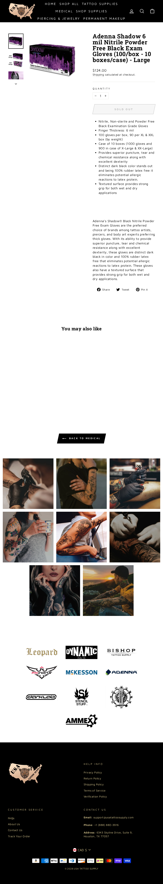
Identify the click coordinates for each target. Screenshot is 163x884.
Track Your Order (19, 836)
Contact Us (15, 830)
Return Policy (92, 778)
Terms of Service (94, 790)
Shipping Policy (94, 784)
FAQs (11, 818)
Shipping (98, 74)
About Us (14, 824)
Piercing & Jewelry (58, 18)
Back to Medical (84, 438)
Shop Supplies (92, 11)
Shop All (69, 4)
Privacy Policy (93, 772)
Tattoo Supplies (100, 4)
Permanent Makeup (104, 18)
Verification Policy (95, 796)
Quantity (102, 88)
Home (50, 4)
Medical (64, 11)
